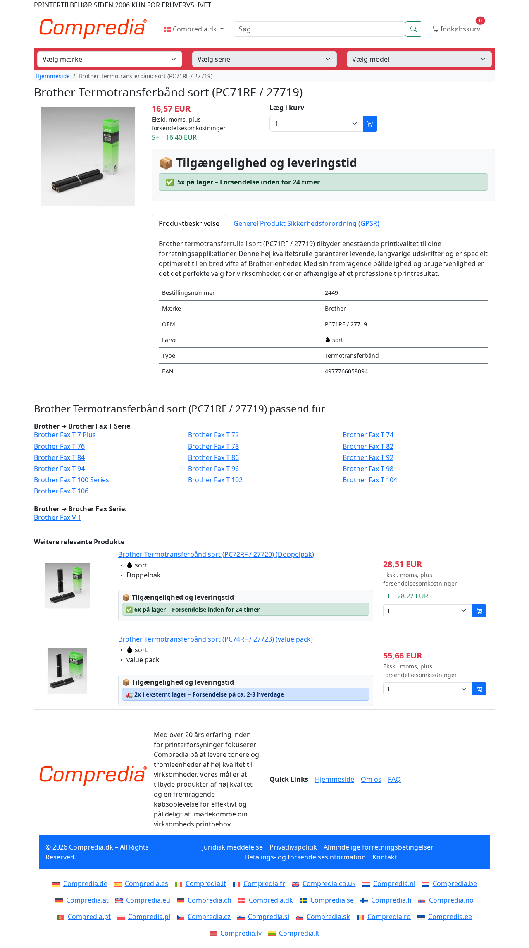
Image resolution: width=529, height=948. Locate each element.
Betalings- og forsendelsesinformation (305, 857)
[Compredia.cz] (182, 917)
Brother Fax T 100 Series (71, 480)
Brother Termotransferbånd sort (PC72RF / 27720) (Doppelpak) (216, 554)
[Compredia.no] (423, 900)
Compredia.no (451, 900)
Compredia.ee (450, 916)
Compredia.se (332, 900)
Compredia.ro (389, 916)
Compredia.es (146, 883)
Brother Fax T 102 (215, 480)
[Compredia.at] (60, 900)
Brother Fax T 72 (213, 435)
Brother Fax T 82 (368, 446)
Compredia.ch (209, 900)
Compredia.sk (328, 916)
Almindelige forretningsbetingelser (379, 847)
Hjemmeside (53, 76)
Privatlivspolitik (293, 847)
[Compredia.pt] (62, 917)
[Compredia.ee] (422, 917)
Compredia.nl (394, 883)
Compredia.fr (264, 883)
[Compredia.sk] (301, 917)
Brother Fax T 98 (368, 469)
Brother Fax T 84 (59, 458)
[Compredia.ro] (362, 917)
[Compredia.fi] (365, 900)
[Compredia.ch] (182, 900)
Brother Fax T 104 (370, 480)
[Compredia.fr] (238, 883)
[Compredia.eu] (120, 900)
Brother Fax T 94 (59, 469)
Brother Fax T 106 (61, 491)
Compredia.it (206, 883)
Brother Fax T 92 (368, 458)
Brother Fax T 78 (213, 446)
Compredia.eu (148, 900)
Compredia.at (87, 900)
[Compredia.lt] (273, 933)
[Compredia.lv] (215, 933)
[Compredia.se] (305, 900)
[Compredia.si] (242, 917)
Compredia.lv (241, 933)
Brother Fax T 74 (368, 435)
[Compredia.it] (180, 883)
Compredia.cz (209, 916)
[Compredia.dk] (243, 900)
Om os (371, 779)
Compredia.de (85, 883)
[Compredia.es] (119, 883)
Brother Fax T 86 (213, 458)
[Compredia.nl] (367, 883)
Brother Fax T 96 (213, 469)
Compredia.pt (89, 916)
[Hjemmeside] (93, 776)
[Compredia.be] (427, 883)
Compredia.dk (195, 29)
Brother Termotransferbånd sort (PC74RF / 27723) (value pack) (215, 639)
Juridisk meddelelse (232, 847)
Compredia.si (268, 916)
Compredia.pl (149, 916)
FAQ (394, 779)
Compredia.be (455, 883)
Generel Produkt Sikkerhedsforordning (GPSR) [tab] (306, 223)
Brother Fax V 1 (57, 518)
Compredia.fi (391, 900)
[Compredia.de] (57, 883)
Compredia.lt (299, 933)
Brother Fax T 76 (59, 446)
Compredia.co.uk (329, 883)
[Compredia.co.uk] (297, 883)
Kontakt (384, 857)
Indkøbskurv (460, 27)
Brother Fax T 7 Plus (65, 435)
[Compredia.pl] (122, 917)
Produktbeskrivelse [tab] (189, 223)
